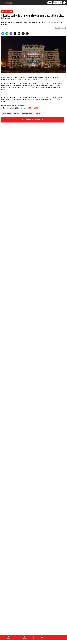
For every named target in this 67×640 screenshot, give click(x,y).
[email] (19, 33)
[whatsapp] (6, 33)
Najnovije (25, 638)
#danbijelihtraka (7, 114)
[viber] (10, 33)
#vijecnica (16, 114)
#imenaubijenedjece (27, 114)
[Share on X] (15, 33)
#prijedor (38, 114)
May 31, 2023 (33, 108)
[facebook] (2, 33)
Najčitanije (42, 638)
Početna (8, 638)
